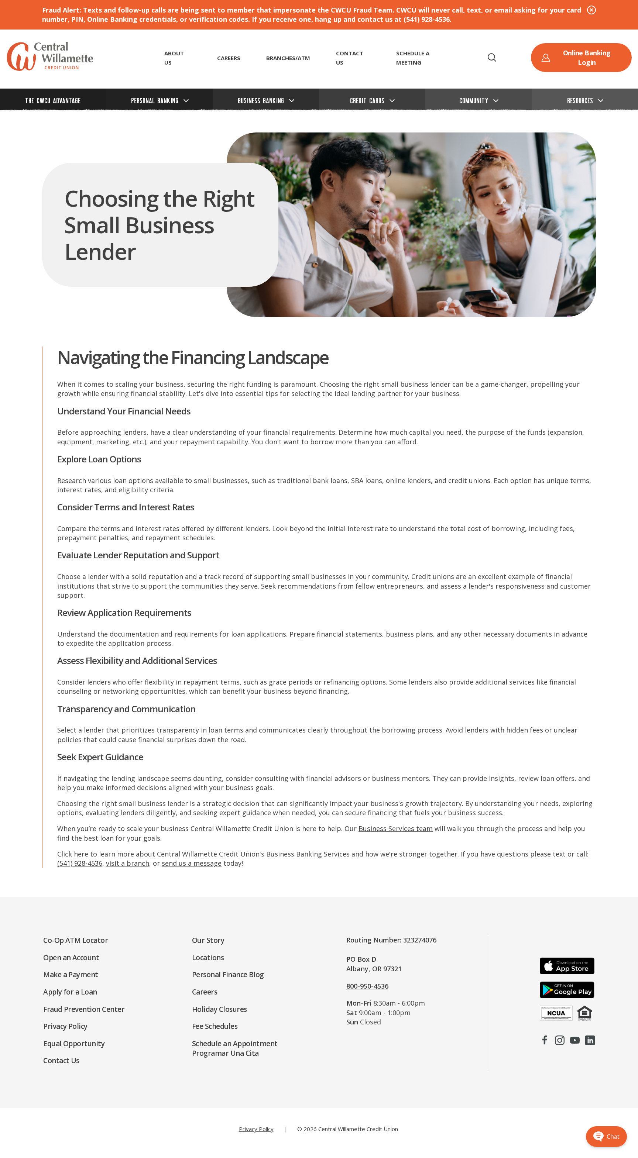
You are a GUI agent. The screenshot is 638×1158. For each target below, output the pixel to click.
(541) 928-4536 (79, 863)
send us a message (192, 863)
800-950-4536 (367, 986)
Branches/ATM (288, 58)
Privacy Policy (256, 1129)
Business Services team (396, 828)
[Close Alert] (591, 10)
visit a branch (127, 863)
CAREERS (228, 58)
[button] (492, 57)
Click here (72, 853)
